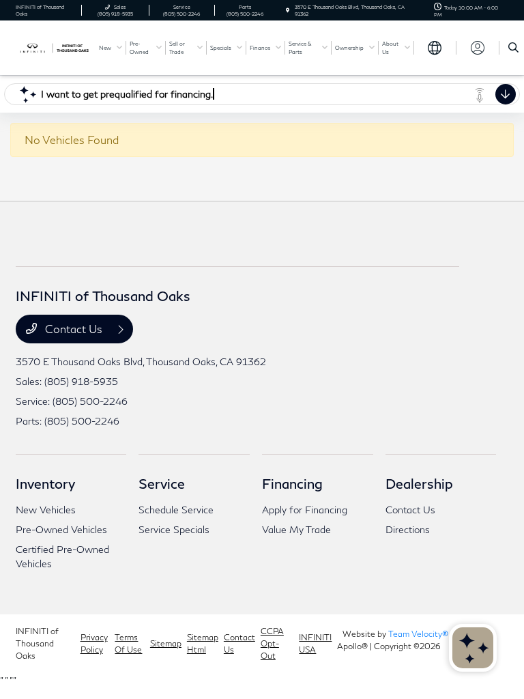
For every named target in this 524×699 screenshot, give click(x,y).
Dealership (419, 483)
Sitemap (165, 643)
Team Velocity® (418, 634)
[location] (287, 10)
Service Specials (174, 529)
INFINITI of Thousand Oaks (37, 643)
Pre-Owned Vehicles (61, 529)
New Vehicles (46, 509)
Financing (292, 483)
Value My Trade (296, 529)
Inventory (45, 483)
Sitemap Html (202, 643)
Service (162, 483)
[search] (513, 48)
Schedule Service (176, 509)
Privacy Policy (94, 643)
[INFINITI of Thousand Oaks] (52, 46)
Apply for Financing (304, 509)
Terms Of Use (128, 643)
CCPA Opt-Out (272, 643)
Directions (407, 529)
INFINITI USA (315, 643)
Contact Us (73, 328)
